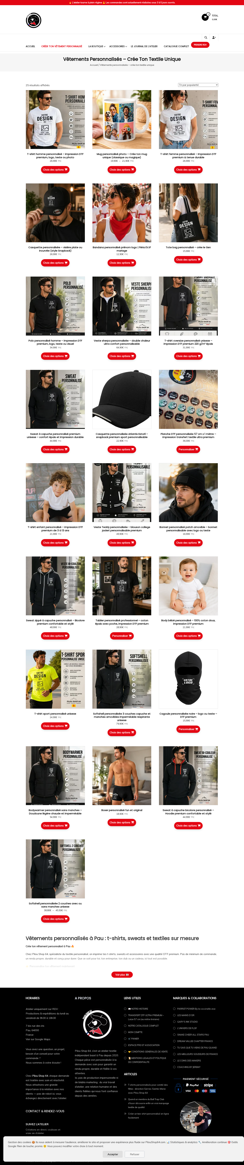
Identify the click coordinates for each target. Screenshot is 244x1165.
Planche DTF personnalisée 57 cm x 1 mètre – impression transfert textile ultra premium (188, 435)
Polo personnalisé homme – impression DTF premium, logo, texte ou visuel (55, 342)
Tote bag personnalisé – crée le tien (188, 247)
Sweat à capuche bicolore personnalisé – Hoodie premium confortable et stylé (188, 811)
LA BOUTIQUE (95, 46)
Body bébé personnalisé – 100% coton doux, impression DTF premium (188, 622)
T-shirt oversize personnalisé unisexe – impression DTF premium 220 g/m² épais (188, 342)
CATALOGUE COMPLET (176, 46)
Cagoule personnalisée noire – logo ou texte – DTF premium (188, 715)
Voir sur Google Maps (38, 1039)
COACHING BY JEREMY (188, 1067)
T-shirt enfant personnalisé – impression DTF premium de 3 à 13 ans (55, 528)
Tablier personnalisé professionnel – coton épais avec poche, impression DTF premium (122, 622)
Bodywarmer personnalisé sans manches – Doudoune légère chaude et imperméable (55, 811)
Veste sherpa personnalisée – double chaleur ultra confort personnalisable (122, 342)
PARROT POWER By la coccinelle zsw (196, 1008)
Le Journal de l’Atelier (144, 46)
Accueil (30, 46)
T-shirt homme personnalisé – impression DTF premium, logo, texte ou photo (55, 155)
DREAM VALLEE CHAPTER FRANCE (195, 1041)
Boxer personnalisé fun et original (121, 810)
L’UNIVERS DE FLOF (187, 1028)
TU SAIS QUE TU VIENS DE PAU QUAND (197, 1047)
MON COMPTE (135, 1032)
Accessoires (117, 46)
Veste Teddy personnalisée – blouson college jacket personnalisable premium (122, 528)
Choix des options (53, 169)
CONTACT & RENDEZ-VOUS (45, 1111)
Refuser (134, 1154)
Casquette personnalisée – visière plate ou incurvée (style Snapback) (55, 249)
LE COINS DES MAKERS (189, 1060)
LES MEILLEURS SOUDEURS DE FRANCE (197, 1054)
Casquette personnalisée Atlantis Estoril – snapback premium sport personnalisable (122, 435)
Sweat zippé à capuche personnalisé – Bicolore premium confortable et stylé (55, 622)
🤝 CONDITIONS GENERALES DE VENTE (148, 1051)
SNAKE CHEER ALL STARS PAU (193, 1034)
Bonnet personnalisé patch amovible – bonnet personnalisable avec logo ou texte (188, 528)
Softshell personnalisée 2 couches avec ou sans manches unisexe (55, 905)
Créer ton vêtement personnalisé (61, 46)
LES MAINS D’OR (185, 1015)
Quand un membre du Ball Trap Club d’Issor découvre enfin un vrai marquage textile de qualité (148, 1103)
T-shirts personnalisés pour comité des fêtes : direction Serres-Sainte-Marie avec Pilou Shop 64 (148, 1088)
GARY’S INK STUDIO (187, 1021)
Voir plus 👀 (122, 974)
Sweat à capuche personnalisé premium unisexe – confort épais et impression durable (55, 435)
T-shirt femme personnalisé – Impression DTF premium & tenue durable (188, 155)
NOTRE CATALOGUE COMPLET (143, 1025)
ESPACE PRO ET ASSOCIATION (144, 1045)
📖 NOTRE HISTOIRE (138, 1008)
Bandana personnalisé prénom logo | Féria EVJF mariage (122, 249)
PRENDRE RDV (200, 44)
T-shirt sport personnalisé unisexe (55, 713)
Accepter (113, 1154)
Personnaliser (186, 449)
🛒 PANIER (133, 1038)
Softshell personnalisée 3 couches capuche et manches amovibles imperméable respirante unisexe (122, 717)
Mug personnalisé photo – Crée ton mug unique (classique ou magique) (122, 155)
